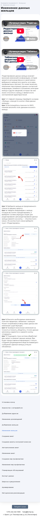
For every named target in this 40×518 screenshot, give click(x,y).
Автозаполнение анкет (10, 447)
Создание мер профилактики (12, 459)
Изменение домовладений (12, 419)
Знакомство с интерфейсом (12, 408)
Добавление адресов (10, 413)
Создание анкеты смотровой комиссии (16, 442)
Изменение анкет (8, 453)
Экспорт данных (8, 476)
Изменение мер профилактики (13, 464)
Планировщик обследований (13, 470)
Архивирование (8, 487)
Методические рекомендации (13, 493)
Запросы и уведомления (11, 481)
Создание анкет (8, 436)
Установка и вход (8, 402)
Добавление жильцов (10, 425)
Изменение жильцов (9, 430)
